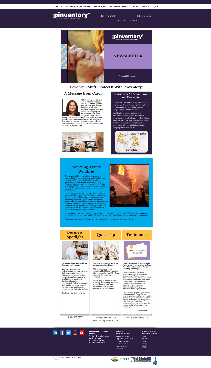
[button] (108, 15)
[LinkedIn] (55, 332)
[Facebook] (62, 332)
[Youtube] (82, 332)
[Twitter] (68, 332)
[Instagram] (75, 332)
